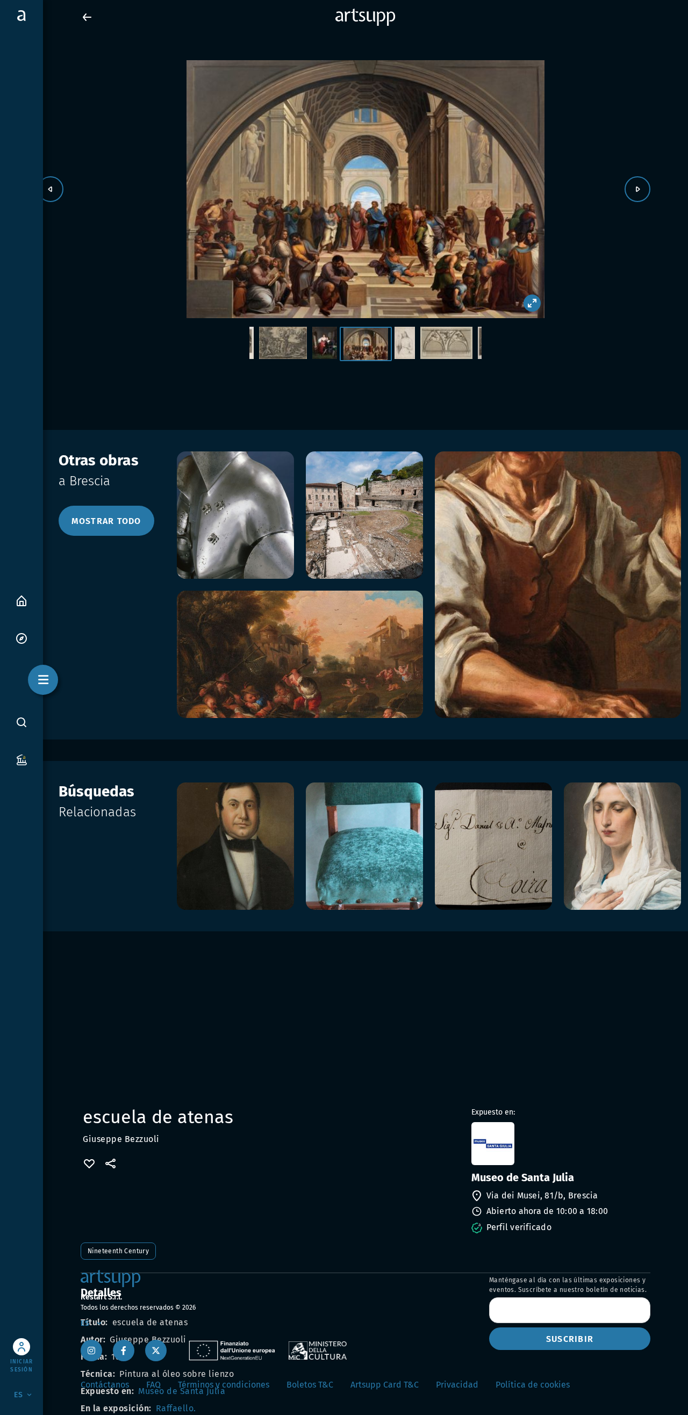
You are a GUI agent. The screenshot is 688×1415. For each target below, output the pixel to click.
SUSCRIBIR (569, 1339)
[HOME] (21, 600)
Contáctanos (105, 1385)
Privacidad (457, 1385)
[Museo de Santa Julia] (559, 1143)
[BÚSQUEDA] (21, 721)
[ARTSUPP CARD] (21, 759)
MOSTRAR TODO (106, 521)
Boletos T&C (309, 1385)
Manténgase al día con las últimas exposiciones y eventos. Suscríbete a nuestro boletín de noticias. (568, 1285)
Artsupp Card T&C (384, 1385)
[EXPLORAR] (21, 638)
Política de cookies (533, 1385)
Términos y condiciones (223, 1385)
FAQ (153, 1385)
